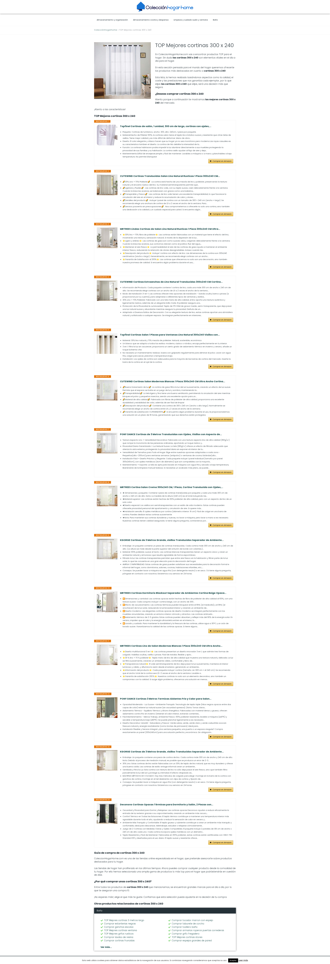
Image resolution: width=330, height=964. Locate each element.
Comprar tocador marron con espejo (192, 920)
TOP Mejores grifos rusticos (119, 933)
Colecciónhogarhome (105, 30)
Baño (215, 19)
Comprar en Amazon (222, 161)
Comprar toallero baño (184, 927)
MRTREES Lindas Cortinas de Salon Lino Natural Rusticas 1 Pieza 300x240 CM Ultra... (170, 229)
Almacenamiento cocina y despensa (150, 19)
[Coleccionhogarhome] (165, 6)
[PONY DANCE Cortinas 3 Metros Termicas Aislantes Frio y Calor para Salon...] (107, 707)
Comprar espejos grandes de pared (192, 940)
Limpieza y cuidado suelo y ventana (191, 19)
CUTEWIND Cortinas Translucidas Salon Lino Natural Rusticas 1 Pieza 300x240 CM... (170, 176)
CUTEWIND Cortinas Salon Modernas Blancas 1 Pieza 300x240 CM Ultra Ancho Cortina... (172, 381)
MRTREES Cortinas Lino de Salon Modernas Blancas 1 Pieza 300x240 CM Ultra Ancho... (171, 645)
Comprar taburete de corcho (188, 923)
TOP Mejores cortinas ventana (120, 930)
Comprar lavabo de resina (118, 937)
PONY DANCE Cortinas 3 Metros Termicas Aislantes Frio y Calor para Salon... (165, 698)
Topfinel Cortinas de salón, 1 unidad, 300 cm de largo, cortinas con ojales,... (165, 126)
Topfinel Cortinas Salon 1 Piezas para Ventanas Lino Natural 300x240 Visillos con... (170, 334)
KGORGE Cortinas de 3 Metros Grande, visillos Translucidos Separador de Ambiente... (172, 540)
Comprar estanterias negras (120, 923)
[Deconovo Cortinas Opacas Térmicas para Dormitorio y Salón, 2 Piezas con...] (107, 813)
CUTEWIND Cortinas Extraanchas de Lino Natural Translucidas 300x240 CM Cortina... (171, 281)
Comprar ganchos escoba (118, 927)
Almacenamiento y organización (112, 19)
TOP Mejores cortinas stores (187, 937)
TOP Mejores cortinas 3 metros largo (124, 920)
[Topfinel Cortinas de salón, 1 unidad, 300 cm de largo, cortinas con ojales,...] (107, 135)
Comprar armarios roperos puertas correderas (198, 930)
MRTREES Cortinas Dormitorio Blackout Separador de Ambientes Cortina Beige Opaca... (173, 593)
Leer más (243, 960)
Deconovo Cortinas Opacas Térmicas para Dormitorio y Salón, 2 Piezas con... (166, 804)
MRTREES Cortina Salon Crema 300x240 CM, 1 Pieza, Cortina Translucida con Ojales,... (171, 487)
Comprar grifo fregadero (185, 933)
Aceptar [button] (233, 960)
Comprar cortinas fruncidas (119, 940)
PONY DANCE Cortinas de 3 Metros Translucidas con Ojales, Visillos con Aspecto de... (171, 434)
